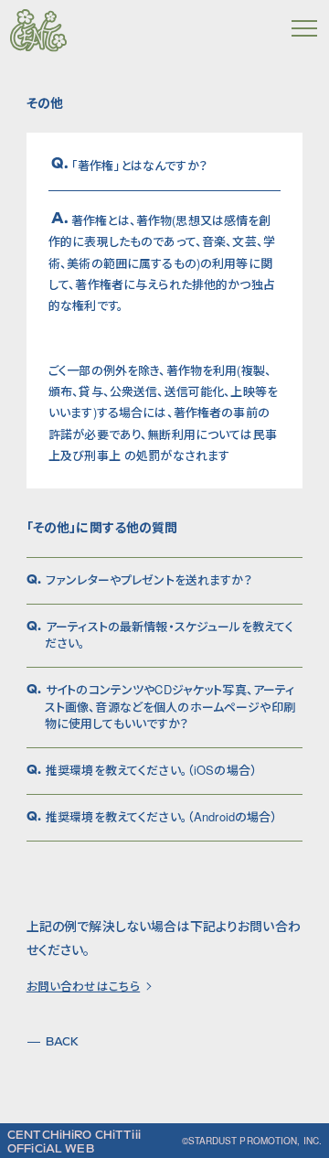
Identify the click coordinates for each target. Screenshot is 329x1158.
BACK (63, 1041)
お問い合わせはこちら (83, 986)
